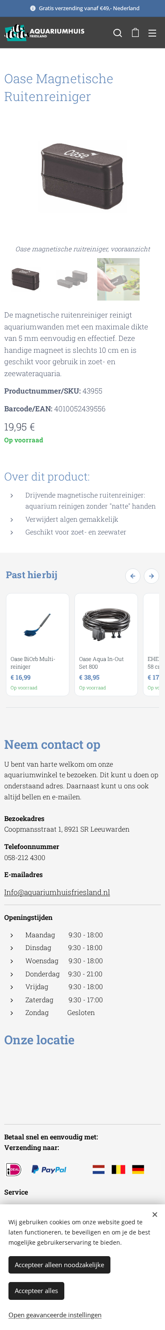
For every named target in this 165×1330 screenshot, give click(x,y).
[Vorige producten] (132, 576)
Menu (152, 32)
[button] (117, 32)
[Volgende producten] (151, 576)
